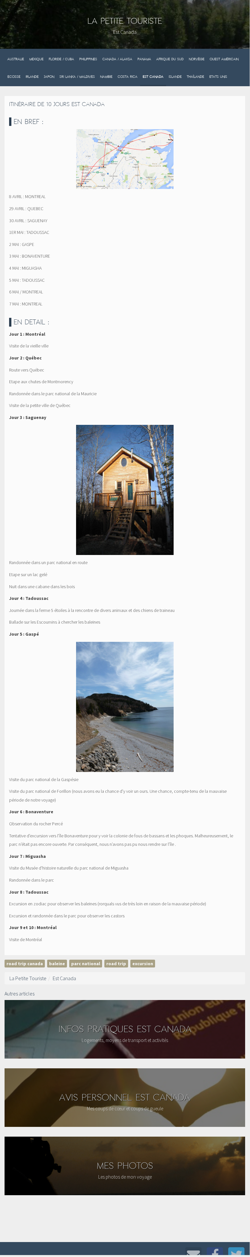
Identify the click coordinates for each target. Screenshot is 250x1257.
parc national (85, 963)
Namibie (106, 76)
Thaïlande (195, 76)
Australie (15, 59)
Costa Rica (128, 76)
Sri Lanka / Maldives (77, 76)
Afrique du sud (170, 59)
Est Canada (153, 76)
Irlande (32, 76)
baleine (57, 963)
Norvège (196, 59)
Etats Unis (218, 76)
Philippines (88, 59)
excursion (142, 963)
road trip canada (25, 963)
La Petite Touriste (124, 21)
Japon (49, 76)
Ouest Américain (224, 59)
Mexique (36, 59)
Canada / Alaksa (117, 59)
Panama (144, 59)
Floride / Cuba (61, 59)
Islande (175, 76)
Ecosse (13, 76)
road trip (116, 963)
